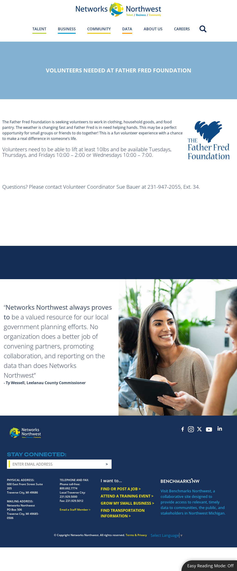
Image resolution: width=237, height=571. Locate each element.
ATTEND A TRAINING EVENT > (127, 496)
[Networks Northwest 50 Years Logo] (118, 9)
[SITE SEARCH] (203, 28)
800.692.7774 (68, 488)
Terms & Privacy (136, 535)
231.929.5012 (74, 501)
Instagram (191, 429)
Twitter (199, 429)
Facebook (182, 429)
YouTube (208, 429)
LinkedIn (219, 428)
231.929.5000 (68, 497)
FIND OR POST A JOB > (121, 488)
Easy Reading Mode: (210, 565)
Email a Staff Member (74, 510)
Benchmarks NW (180, 480)
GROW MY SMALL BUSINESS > (127, 503)
